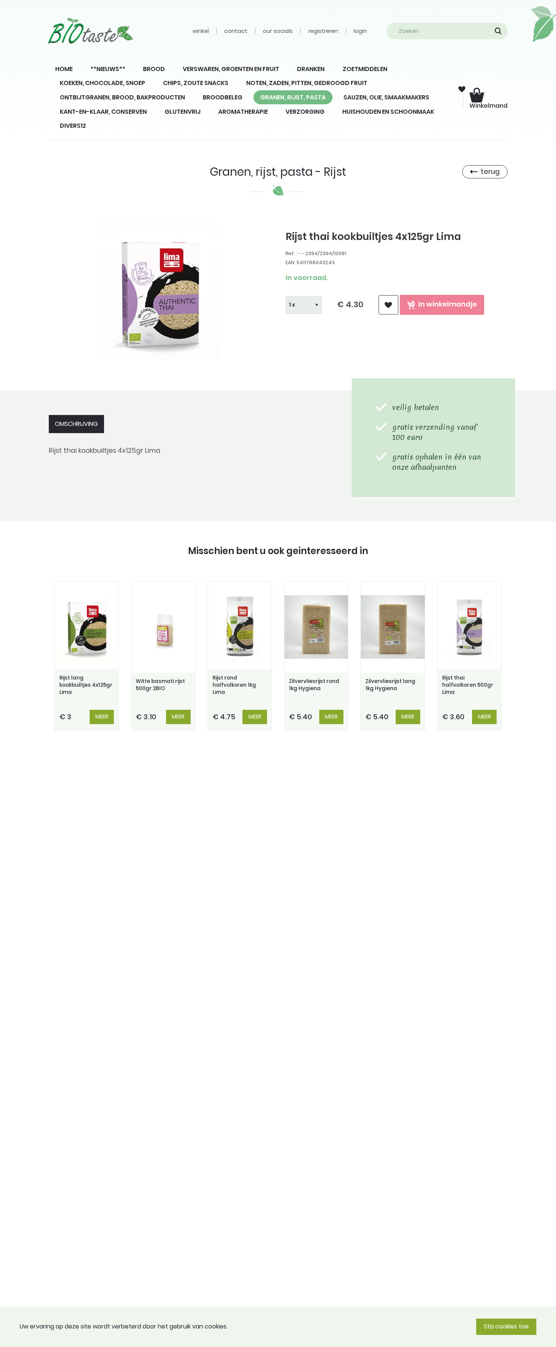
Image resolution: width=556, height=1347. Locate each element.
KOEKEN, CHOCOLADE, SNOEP (102, 83)
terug (490, 171)
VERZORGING (305, 111)
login (360, 31)
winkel (201, 31)
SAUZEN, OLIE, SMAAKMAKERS (386, 97)
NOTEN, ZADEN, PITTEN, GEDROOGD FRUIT (306, 83)
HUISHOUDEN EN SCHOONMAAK (388, 111)
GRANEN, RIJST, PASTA (293, 97)
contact (235, 31)
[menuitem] (63, 69)
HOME (64, 69)
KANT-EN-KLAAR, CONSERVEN (103, 111)
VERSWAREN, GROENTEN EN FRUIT (231, 69)
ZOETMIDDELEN (365, 69)
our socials (278, 31)
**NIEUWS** (107, 69)
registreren (323, 31)
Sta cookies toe (506, 1326)
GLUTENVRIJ (182, 111)
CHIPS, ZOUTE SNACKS (195, 83)
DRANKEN (311, 69)
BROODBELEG (222, 97)
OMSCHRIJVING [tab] (76, 424)
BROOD (154, 69)
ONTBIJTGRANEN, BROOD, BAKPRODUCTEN (122, 97)
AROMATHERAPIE (243, 111)
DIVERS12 (73, 125)
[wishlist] (388, 304)
